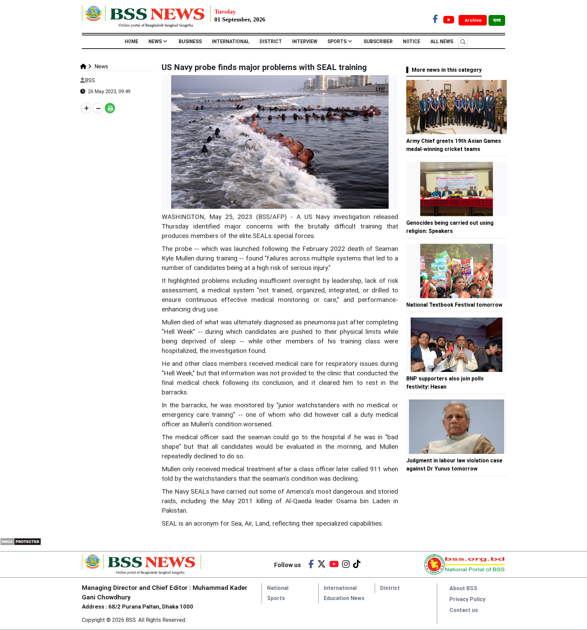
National (277, 588)
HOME (131, 41)
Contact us (463, 610)
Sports (336, 41)
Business (190, 41)
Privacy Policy (467, 599)
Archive (473, 20)
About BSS (463, 588)
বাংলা (497, 20)
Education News (344, 598)
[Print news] (110, 108)
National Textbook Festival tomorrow (454, 305)
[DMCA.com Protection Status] (20, 541)
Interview (304, 41)
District (271, 41)
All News (441, 41)
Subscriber (378, 41)
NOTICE (411, 41)
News (155, 41)
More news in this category (447, 70)
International (230, 41)
